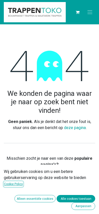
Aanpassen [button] (83, 206)
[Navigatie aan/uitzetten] (90, 12)
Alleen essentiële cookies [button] (35, 199)
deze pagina (75, 127)
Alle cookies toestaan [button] (76, 199)
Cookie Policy (13, 184)
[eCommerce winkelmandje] (77, 12)
